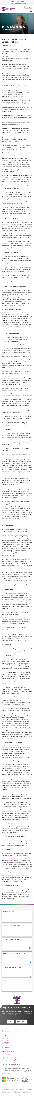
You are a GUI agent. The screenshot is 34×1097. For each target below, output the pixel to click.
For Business (5, 1040)
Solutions (4, 1035)
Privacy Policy (5, 1042)
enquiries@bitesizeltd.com (18, 3)
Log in (28, 7)
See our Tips (21, 1022)
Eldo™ (31, 1095)
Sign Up (10, 1022)
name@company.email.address (13, 490)
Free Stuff (5, 1037)
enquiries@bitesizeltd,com (10, 860)
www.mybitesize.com (9, 185)
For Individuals (6, 1038)
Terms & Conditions (7, 1044)
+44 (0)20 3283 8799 (18, 1)
